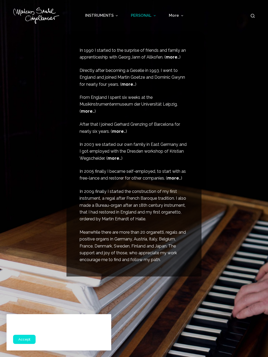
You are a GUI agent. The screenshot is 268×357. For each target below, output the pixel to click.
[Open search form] (253, 16)
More (174, 15)
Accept (24, 339)
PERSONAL (141, 15)
